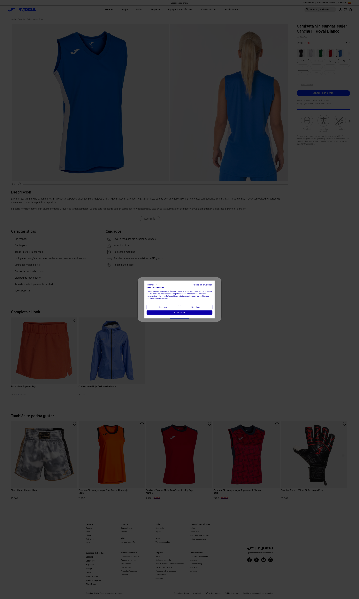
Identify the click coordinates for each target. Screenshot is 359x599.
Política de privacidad (202, 285)
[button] (152, 285)
